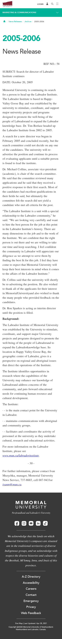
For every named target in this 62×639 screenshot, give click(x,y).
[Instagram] (24, 523)
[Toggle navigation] (57, 4)
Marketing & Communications (19, 12)
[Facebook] (17, 523)
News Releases (15, 21)
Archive (28, 21)
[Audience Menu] (47, 4)
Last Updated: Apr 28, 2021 (35, 623)
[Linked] (38, 523)
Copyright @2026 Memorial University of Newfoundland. (31, 626)
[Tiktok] (45, 523)
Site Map (19, 623)
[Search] (52, 4)
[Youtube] (31, 523)
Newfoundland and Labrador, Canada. (31, 629)
